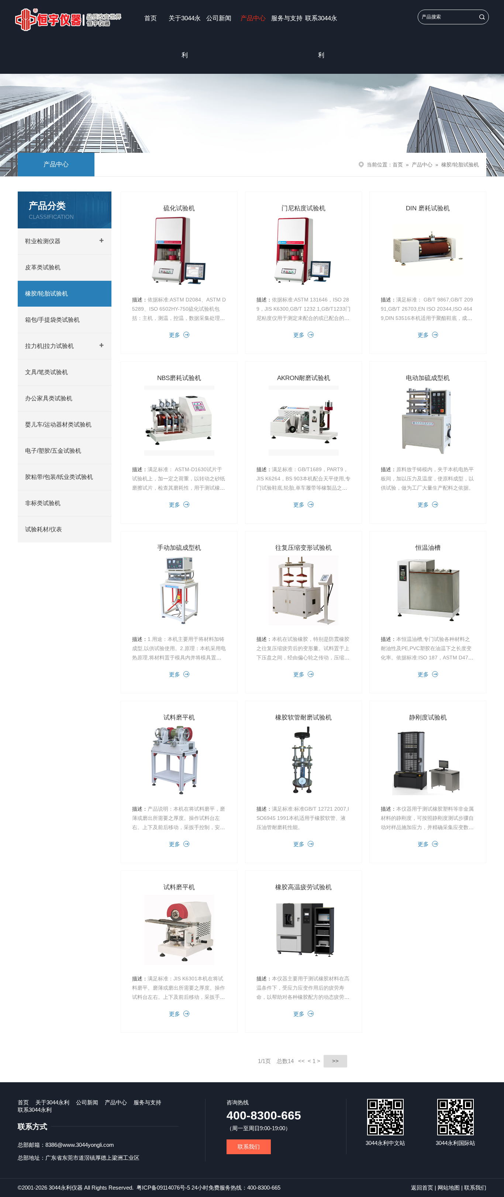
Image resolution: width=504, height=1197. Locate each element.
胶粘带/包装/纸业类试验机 (59, 477)
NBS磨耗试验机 (179, 378)
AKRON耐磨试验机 (303, 378)
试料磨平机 (179, 717)
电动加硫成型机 (428, 378)
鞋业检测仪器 (43, 241)
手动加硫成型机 (179, 547)
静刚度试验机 (428, 717)
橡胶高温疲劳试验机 (303, 887)
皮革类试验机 (43, 267)
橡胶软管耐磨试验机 (303, 717)
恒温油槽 (428, 547)
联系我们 (249, 1146)
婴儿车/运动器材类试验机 (58, 424)
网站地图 (449, 1187)
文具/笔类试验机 (46, 372)
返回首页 (422, 1187)
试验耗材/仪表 (43, 529)
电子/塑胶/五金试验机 (53, 451)
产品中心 (253, 18)
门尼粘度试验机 (303, 208)
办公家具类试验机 (48, 398)
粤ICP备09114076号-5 (163, 1187)
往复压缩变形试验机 (303, 547)
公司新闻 (218, 18)
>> (335, 1061)
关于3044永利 (185, 37)
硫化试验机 (179, 208)
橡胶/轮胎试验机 (460, 165)
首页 (150, 18)
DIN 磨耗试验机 (428, 208)
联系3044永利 (321, 37)
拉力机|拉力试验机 (49, 346)
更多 (174, 335)
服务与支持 (287, 18)
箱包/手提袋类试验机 (52, 320)
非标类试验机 (43, 503)
